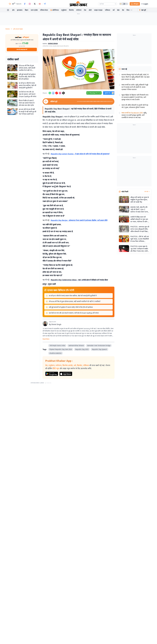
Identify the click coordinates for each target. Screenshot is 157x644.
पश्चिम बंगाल (44, 10)
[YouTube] (39, 3)
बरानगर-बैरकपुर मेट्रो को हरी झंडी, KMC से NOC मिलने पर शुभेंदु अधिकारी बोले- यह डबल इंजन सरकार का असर (136, 76)
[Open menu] (8, 10)
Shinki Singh (56, 324)
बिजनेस (71, 10)
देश (123, 10)
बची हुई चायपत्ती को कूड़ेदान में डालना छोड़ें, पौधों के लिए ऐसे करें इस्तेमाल (71, 307)
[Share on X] (63, 93)
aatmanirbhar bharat (76, 345)
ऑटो (90, 10)
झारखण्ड (19, 10)
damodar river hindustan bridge (98, 345)
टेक (85, 10)
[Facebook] (24, 3)
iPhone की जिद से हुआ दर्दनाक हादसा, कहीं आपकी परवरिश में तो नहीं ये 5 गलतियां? (75, 301)
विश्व (128, 10)
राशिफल (107, 10)
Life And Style (18, 29)
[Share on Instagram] (60, 93)
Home (7, 29)
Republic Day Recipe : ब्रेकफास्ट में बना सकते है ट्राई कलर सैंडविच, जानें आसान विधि (79, 220)
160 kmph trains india (57, 345)
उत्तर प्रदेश (34, 10)
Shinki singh (53, 43)
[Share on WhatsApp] (49, 93)
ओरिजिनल (55, 10)
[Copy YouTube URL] (56, 93)
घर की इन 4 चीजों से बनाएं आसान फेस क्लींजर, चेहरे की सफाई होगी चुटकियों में (73, 295)
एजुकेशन (64, 10)
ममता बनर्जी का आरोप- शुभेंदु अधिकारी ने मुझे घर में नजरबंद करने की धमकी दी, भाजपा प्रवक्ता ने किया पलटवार (135, 87)
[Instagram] (29, 3)
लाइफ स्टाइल (98, 10)
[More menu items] (131, 10)
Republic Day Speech (99, 349)
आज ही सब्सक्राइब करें (22, 49)
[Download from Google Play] (51, 374)
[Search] (115, 4)
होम (13, 10)
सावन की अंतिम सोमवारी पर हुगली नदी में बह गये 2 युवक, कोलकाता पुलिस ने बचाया (135, 106)
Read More (46, 339)
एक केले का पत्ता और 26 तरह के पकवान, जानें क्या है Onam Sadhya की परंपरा (74, 313)
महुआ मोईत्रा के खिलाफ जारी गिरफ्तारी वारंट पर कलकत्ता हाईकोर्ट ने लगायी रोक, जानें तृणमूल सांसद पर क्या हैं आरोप (135, 97)
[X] (34, 3)
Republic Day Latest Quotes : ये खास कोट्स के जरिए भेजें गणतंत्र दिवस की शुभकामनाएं (80, 154)
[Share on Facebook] (53, 93)
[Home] (78, 3)
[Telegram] (44, 3)
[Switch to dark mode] (123, 4)
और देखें (146, 191)
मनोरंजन (78, 10)
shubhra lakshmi (55, 353)
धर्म (113, 10)
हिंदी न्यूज (56, 368)
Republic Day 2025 (82, 349)
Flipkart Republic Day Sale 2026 (60, 349)
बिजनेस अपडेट (67, 365)
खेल (118, 10)
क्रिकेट (79, 365)
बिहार (26, 10)
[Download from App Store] (65, 374)
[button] (78, 69)
